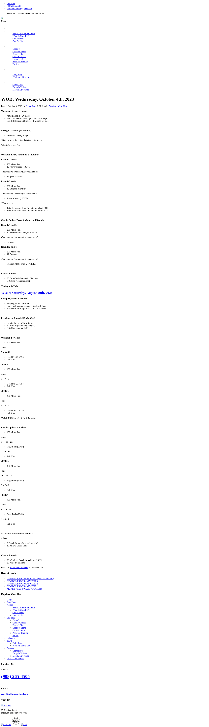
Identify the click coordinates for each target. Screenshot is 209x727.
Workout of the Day (58, 106)
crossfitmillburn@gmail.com (19, 8)
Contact (10, 648)
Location (11, 3)
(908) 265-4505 (14, 6)
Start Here (11, 602)
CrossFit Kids (19, 630)
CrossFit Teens (19, 628)
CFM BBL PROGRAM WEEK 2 (22, 583)
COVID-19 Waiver (15, 658)
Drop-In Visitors (20, 653)
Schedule (11, 638)
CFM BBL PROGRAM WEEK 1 (22, 586)
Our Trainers (18, 612)
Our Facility (18, 615)
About (10, 605)
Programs (11, 617)
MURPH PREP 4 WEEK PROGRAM (24, 589)
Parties (15, 635)
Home (9, 600)
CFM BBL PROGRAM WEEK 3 (22, 581)
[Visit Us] (6, 705)
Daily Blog (17, 643)
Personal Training (20, 633)
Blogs (9, 640)
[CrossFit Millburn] (2, 18)
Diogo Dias (31, 106)
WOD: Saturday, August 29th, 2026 (26, 293)
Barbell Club (18, 625)
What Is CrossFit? (21, 610)
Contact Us (18, 651)
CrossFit (16, 620)
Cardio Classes (19, 622)
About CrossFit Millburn (24, 607)
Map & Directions (21, 656)
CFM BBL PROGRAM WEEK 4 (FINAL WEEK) (30, 578)
